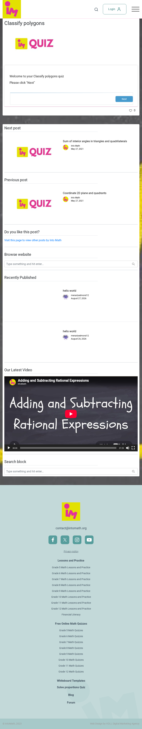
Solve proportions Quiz (71, 687)
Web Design (96, 723)
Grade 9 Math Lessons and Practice (71, 591)
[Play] (9, 448)
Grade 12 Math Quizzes (71, 671)
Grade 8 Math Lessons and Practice (71, 585)
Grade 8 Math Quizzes (71, 648)
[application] (71, 413)
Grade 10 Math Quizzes (71, 659)
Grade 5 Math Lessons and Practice (71, 567)
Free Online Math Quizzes (71, 623)
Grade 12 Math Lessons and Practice (71, 608)
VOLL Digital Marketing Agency (122, 723)
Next (124, 99)
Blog (71, 695)
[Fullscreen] (133, 448)
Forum (71, 702)
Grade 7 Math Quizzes (71, 642)
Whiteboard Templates (71, 680)
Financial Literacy (71, 614)
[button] (132, 110)
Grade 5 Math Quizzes (71, 630)
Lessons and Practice (71, 560)
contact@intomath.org (71, 528)
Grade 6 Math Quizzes (71, 636)
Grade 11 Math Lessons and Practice (71, 602)
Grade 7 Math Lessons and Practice (71, 579)
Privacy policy (71, 551)
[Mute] (127, 448)
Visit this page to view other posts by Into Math (32, 240)
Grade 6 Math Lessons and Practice (71, 573)
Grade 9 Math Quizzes (71, 654)
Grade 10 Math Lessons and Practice (71, 596)
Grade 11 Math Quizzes (71, 665)
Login (111, 9)
